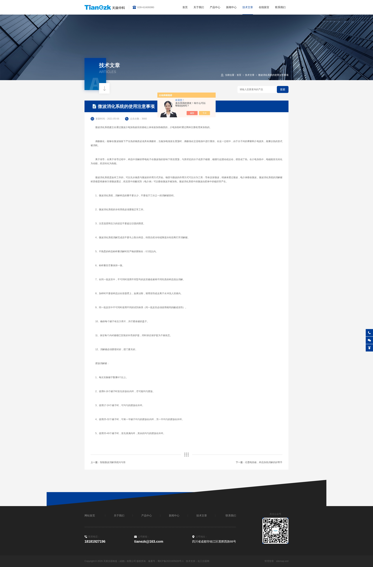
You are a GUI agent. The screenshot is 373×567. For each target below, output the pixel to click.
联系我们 (280, 7)
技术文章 (247, 7)
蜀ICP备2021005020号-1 (171, 561)
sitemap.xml (282, 561)
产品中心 (215, 7)
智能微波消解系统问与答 (113, 462)
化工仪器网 (203, 561)
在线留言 (264, 7)
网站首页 (90, 515)
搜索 (282, 89)
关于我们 (198, 7)
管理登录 (269, 561)
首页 (185, 7)
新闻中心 (231, 7)
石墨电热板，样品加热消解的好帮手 (263, 462)
